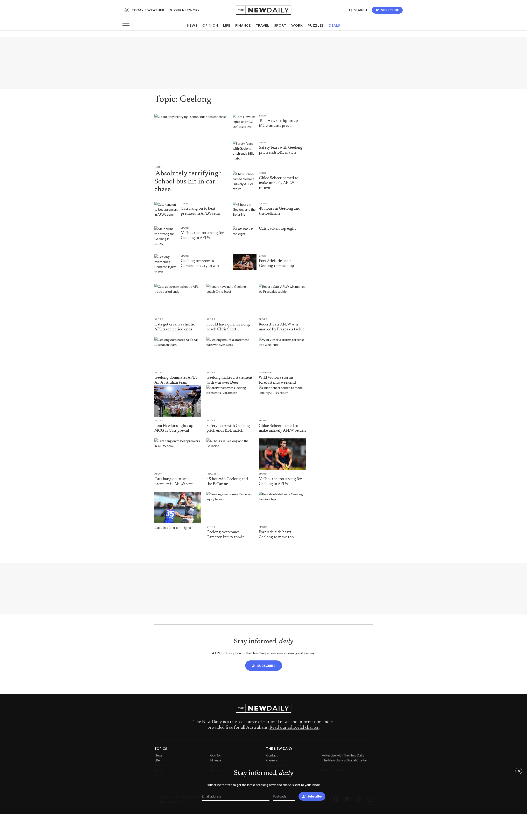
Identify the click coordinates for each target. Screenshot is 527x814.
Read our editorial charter (294, 727)
